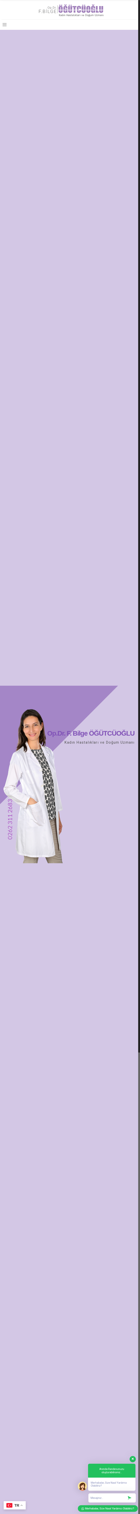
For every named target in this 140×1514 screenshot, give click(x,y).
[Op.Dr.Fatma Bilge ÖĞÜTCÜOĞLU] (69, 10)
